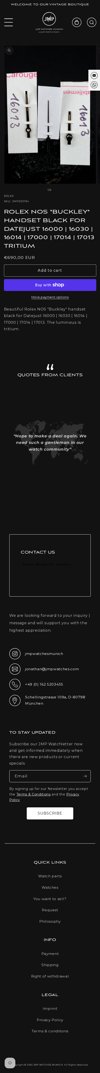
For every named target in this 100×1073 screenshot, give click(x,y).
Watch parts (50, 876)
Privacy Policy (50, 1020)
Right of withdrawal (50, 976)
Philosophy (50, 921)
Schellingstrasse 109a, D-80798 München (47, 700)
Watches (50, 887)
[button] (8, 22)
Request (50, 910)
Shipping (49, 965)
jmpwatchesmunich (36, 655)
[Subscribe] (84, 776)
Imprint (50, 1008)
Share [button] (15, 341)
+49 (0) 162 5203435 (36, 686)
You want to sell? (50, 899)
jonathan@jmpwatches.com (44, 673)
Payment (50, 953)
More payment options (50, 297)
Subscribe (50, 813)
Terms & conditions (50, 1031)
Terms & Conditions (34, 794)
